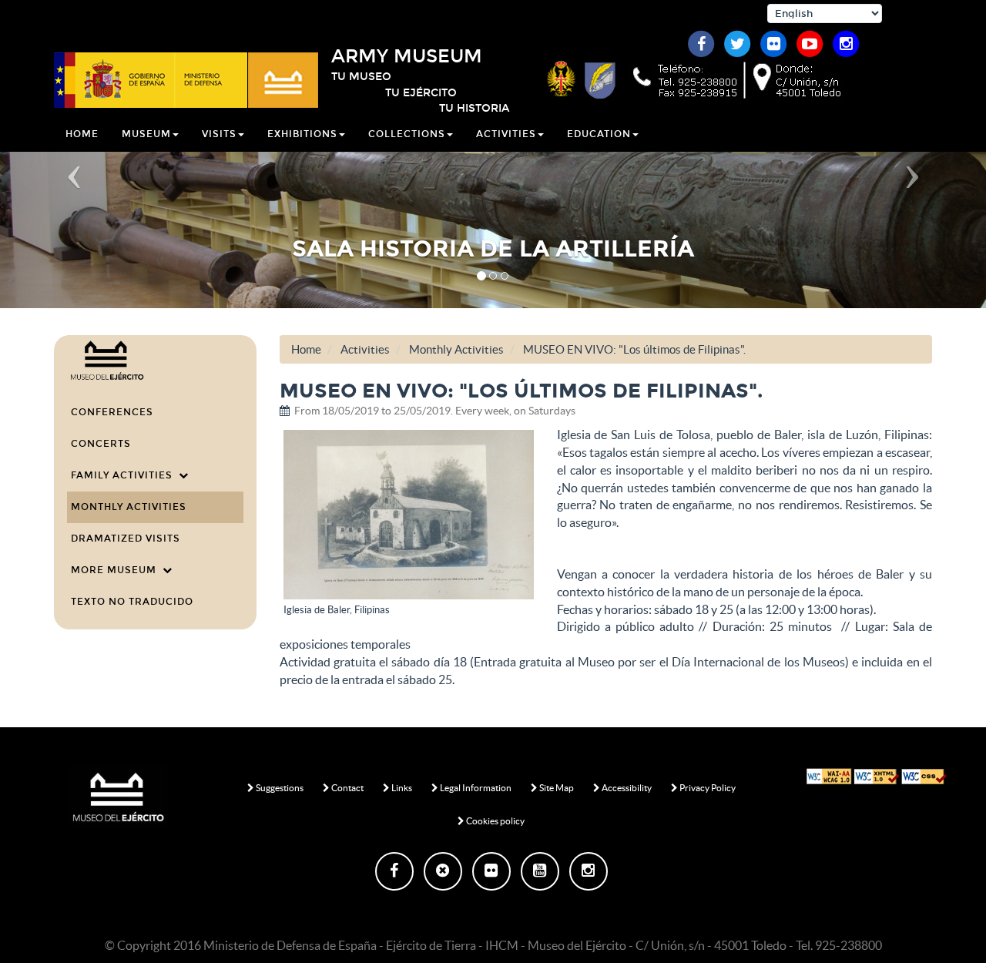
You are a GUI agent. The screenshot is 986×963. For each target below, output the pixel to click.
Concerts (101, 443)
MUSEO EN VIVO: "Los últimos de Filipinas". (634, 349)
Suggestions (279, 788)
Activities (365, 349)
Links (401, 788)
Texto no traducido (132, 601)
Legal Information (474, 788)
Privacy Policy (707, 788)
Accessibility (626, 788)
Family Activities (125, 475)
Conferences (112, 412)
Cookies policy (494, 821)
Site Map (556, 788)
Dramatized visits (125, 538)
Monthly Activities (128, 507)
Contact (347, 788)
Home (82, 134)
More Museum (117, 570)
